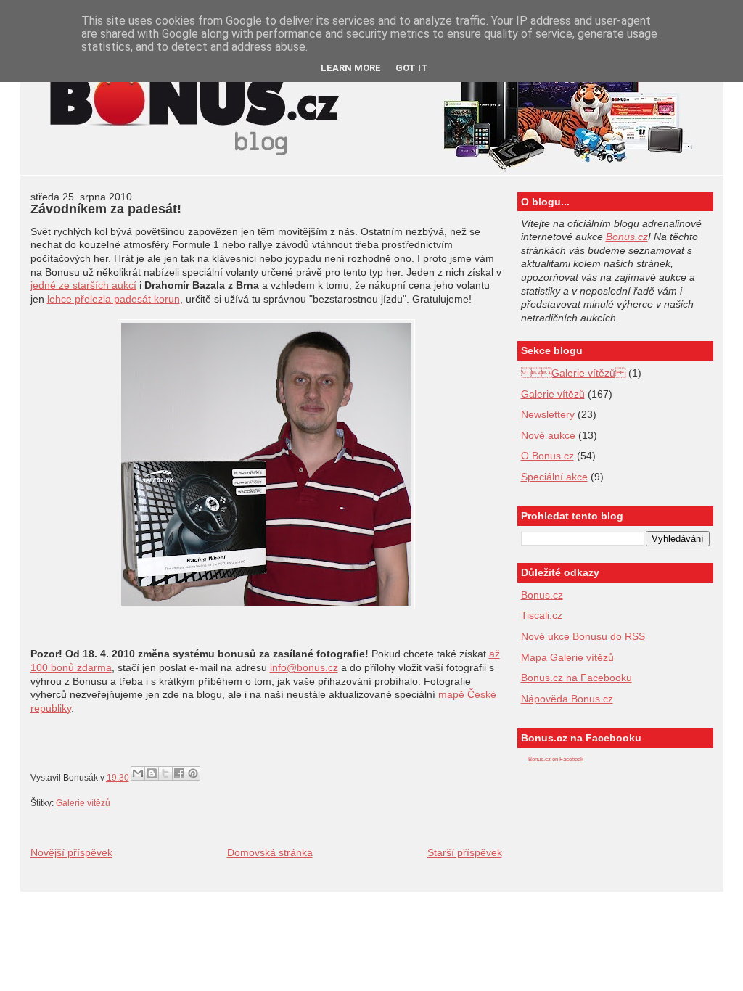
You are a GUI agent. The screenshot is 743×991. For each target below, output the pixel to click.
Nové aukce (548, 435)
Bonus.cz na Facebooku (576, 677)
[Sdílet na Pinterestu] (193, 773)
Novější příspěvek (71, 852)
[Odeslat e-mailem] (138, 773)
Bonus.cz (627, 236)
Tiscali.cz (541, 615)
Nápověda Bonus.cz (567, 698)
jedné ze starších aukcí (83, 285)
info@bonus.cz (304, 667)
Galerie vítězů (573, 373)
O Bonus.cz (547, 455)
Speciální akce (554, 476)
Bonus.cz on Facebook (555, 759)
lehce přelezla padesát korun (113, 299)
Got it (411, 67)
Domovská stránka (270, 852)
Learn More (351, 67)
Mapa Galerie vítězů (567, 657)
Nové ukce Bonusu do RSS (583, 636)
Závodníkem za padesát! (105, 209)
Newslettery (548, 414)
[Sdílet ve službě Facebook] (179, 773)
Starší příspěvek (464, 852)
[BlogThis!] (151, 773)
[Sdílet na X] (165, 773)
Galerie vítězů (83, 803)
